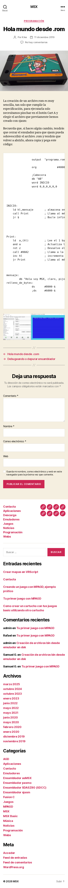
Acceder (9, 853)
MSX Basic (10, 816)
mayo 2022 (11, 708)
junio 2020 (10, 717)
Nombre (8, 426)
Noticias (8, 528)
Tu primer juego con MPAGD (22, 598)
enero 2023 (11, 698)
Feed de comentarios (17, 862)
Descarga (9, 515)
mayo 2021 (10, 712)
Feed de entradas (15, 857)
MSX (34, 6)
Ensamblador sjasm (16, 792)
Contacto (9, 768)
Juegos (8, 523)
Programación (34, 21)
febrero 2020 (12, 727)
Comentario (10, 396)
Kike (24, 37)
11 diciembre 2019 (44, 37)
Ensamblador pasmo (17, 782)
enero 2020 (11, 731)
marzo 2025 (11, 684)
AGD (6, 759)
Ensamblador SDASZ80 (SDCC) (24, 787)
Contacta (9, 506)
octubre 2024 (12, 689)
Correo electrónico (14, 441)
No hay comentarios (36, 42)
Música (8, 821)
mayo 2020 (11, 722)
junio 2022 (10, 703)
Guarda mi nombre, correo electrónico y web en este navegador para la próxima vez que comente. (34, 473)
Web (5, 456)
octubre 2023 (12, 693)
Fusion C (9, 797)
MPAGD (8, 806)
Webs (7, 536)
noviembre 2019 (14, 741)
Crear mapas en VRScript (20, 572)
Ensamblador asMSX (17, 778)
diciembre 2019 (14, 736)
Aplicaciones (12, 511)
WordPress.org (13, 867)
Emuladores (11, 519)
